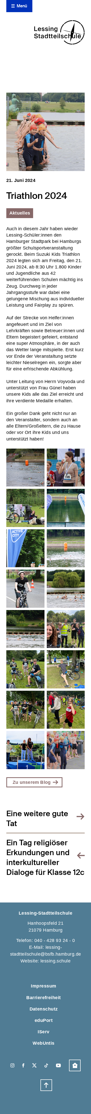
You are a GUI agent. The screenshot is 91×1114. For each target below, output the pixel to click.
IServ (43, 1031)
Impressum (43, 986)
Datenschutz (44, 1009)
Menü (22, 6)
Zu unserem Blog (32, 782)
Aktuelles (19, 213)
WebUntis (44, 1043)
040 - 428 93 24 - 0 (54, 940)
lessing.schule (55, 960)
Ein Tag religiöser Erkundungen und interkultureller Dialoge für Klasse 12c (45, 857)
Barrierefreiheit (43, 997)
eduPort (44, 1020)
